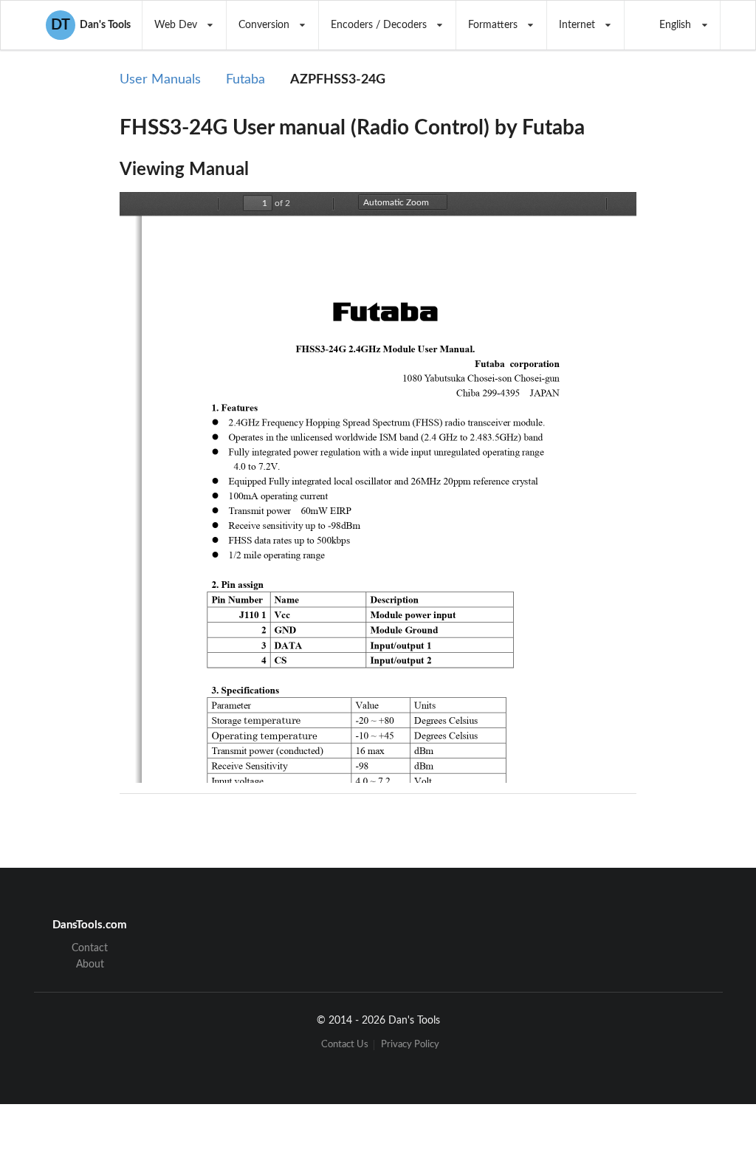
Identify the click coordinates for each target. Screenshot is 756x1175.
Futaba (245, 79)
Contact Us (344, 1044)
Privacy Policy (410, 1044)
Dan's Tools (91, 25)
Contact (90, 948)
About (90, 964)
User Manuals (160, 79)
